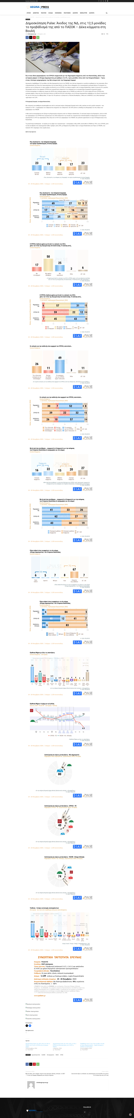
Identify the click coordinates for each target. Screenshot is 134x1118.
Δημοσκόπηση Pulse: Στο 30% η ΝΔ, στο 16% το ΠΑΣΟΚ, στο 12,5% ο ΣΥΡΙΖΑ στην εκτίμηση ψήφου (38, 1045)
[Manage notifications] (130, 1114)
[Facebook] (99, 1)
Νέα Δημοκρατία (50, 1054)
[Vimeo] (105, 1)
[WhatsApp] (37, 37)
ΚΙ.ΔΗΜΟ (43, 1054)
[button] (106, 13)
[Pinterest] (34, 37)
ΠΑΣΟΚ (57, 1054)
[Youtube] (107, 1)
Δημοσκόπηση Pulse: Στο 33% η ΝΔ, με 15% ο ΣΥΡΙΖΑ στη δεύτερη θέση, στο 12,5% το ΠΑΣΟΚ (64, 1045)
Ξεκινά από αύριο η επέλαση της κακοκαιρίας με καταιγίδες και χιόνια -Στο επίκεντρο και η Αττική (89, 1074)
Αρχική (27, 17)
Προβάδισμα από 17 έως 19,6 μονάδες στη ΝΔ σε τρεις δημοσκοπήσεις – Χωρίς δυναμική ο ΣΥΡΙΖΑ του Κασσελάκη (92, 1045)
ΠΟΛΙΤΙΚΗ (32, 17)
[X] (103, 1)
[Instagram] (101, 1)
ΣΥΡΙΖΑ (61, 1054)
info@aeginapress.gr (32, 34)
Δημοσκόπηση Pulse (36, 1054)
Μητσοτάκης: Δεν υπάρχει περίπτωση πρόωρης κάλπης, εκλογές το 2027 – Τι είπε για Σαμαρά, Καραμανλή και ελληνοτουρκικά (45, 1074)
